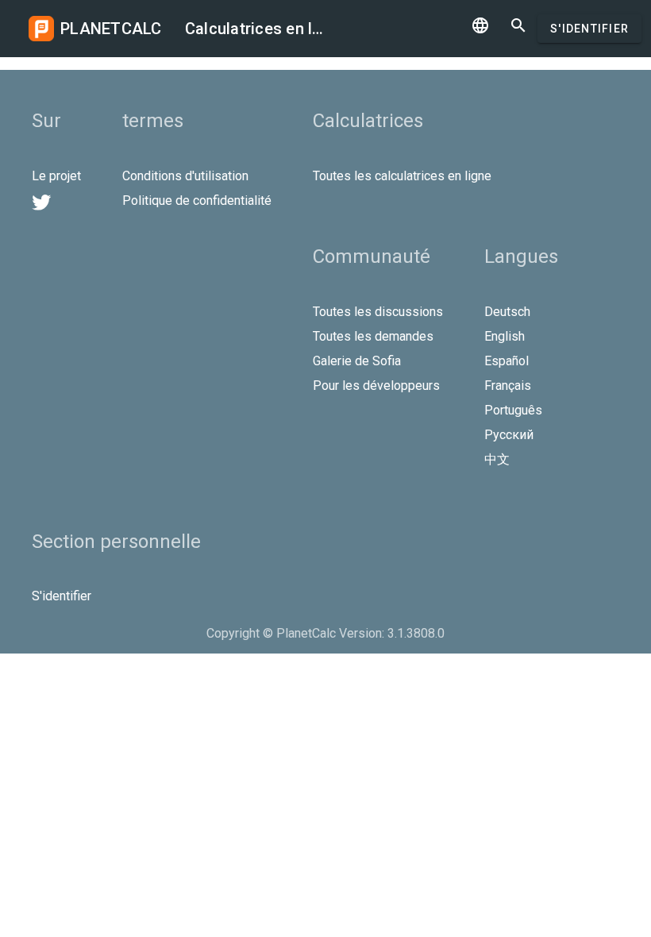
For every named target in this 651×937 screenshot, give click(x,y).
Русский (509, 434)
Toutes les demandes (373, 336)
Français (507, 385)
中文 (497, 459)
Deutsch (507, 311)
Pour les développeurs (376, 385)
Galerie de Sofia (357, 360)
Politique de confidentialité (197, 200)
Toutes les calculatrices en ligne (402, 175)
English (504, 336)
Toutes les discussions (378, 311)
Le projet (56, 175)
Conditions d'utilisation (185, 175)
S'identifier (589, 28)
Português (513, 410)
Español (506, 360)
